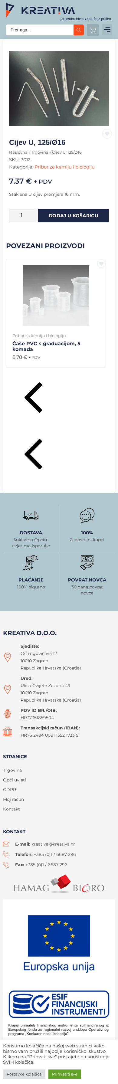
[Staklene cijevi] (59, 88)
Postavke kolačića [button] (24, 1074)
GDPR (9, 789)
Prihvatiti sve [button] (64, 1074)
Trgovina (39, 152)
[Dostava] (30, 515)
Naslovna (18, 152)
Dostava (31, 532)
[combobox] (40, 30)
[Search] (79, 30)
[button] (107, 29)
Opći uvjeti (14, 780)
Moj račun (13, 799)
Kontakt (11, 809)
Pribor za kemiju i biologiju (64, 167)
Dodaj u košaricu (73, 215)
